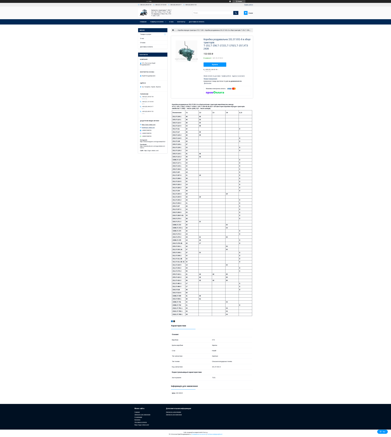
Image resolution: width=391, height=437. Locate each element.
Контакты (181, 22)
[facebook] (172, 321)
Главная (143, 22)
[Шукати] (235, 13)
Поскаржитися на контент (198, 434)
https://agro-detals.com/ (151, 150)
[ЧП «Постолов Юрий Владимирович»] (143, 16)
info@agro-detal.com (148, 127)
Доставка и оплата (196, 22)
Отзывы (142, 42)
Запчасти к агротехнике (173, 412)
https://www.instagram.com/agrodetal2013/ (152, 141)
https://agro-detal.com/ (148, 124)
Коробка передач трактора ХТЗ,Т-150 (191, 30)
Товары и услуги (156, 22)
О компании (138, 417)
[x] (174, 321)
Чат (384, 432)
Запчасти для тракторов (142, 414)
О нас (171, 22)
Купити (215, 64)
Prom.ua (205, 432)
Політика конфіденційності (214, 434)
